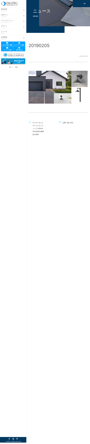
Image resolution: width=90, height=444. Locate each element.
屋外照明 (4, 10)
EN (16, 67)
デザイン (4, 27)
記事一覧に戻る (68, 123)
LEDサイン (4, 16)
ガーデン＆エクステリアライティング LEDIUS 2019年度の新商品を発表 (38, 128)
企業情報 (4, 38)
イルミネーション (7, 21)
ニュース (4, 32)
